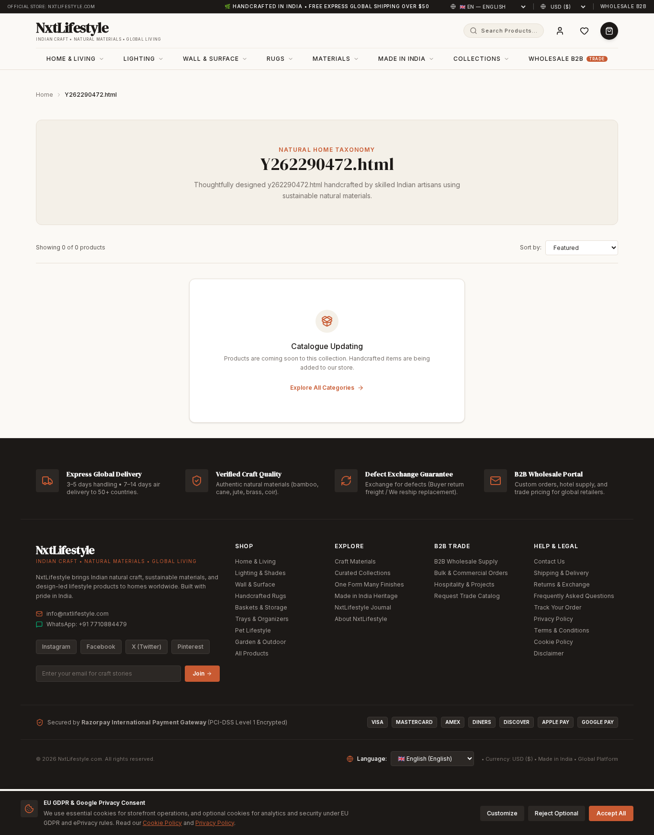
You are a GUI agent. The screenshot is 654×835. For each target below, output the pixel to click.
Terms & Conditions (561, 630)
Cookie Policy (553, 641)
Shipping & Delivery (561, 572)
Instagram (56, 646)
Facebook (101, 646)
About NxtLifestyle (361, 618)
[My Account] (560, 31)
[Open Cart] (609, 31)
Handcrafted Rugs (260, 595)
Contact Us (549, 561)
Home (44, 94)
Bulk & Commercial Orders (471, 572)
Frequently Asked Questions (574, 595)
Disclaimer (549, 653)
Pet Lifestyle (253, 630)
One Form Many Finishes (369, 584)
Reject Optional (556, 813)
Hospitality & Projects (464, 584)
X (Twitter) (146, 646)
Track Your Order (557, 607)
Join (198, 673)
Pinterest (190, 646)
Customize (502, 813)
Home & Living (255, 561)
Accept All (611, 813)
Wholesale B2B (623, 6)
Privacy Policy (553, 618)
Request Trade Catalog (467, 595)
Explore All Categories (322, 387)
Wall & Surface (255, 584)
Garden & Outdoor (260, 641)
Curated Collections (363, 572)
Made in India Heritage (366, 595)
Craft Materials (355, 561)
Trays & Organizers (262, 618)
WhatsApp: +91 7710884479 (86, 624)
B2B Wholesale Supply (466, 561)
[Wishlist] (584, 31)
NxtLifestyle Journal (363, 607)
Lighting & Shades (260, 572)
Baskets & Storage (261, 607)
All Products (252, 653)
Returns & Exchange (562, 584)
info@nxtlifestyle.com (77, 613)
